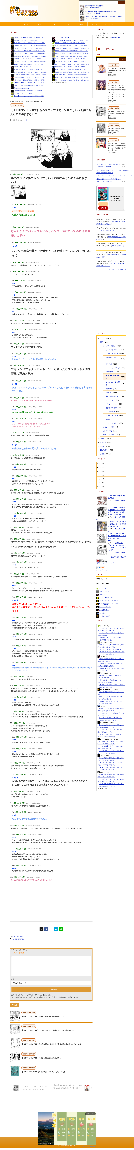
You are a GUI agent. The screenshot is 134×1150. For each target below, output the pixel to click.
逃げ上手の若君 (111, 408)
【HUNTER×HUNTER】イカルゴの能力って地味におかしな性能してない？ (48, 1030)
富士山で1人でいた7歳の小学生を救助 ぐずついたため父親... (29, 43)
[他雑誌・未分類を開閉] (101, 434)
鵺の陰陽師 (109, 372)
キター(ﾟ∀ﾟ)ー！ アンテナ (108, 604)
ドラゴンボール (111, 404)
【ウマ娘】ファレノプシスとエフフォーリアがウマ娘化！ (29, 96)
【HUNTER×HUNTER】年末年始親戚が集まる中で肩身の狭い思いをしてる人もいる (51, 1044)
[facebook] (46, 929)
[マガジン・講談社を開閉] (101, 427)
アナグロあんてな (105, 616)
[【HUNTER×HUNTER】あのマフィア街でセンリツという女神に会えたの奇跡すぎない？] (56, 929)
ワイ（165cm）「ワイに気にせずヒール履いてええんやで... (70, 61)
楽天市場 (103, 208)
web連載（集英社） (111, 358)
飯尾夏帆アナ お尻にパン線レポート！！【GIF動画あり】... (30, 59)
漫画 (39, 24)
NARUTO (109, 392)
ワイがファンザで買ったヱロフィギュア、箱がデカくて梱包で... (72, 64)
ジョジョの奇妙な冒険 (113, 383)
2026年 (101, 464)
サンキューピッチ (112, 415)
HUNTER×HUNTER (18, 939)
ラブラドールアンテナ (106, 597)
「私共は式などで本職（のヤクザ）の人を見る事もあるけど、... (72, 48)
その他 (81, 24)
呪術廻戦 (109, 389)
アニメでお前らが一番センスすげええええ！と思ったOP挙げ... (71, 45)
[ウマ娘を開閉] (98, 338)
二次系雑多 (104, 450)
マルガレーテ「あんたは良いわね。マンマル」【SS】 (28, 48)
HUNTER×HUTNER (17, 936)
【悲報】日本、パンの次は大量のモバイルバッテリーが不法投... (72, 77)
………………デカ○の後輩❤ (62, 37)
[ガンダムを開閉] (98, 442)
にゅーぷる (102, 594)
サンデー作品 (107, 431)
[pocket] (51, 929)
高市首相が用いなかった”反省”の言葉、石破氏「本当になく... (30, 56)
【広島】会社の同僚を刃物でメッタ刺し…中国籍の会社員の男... (30, 74)
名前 (13, 979)
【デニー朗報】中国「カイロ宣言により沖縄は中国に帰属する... (72, 74)
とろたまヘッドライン (106, 591)
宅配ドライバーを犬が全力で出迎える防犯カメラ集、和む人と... (30, 37)
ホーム (26, 24)
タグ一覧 (94, 24)
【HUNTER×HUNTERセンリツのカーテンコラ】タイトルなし (43, 1072)
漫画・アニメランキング (105, 563)
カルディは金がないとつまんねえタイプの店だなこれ (28, 69)
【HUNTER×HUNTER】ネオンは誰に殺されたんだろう (41, 1058)
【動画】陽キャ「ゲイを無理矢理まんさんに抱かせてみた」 (71, 67)
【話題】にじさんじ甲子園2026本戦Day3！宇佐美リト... (70, 43)
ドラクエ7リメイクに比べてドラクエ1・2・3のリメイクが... (29, 53)
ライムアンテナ (104, 588)
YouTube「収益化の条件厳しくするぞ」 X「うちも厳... (28, 64)
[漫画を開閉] (98, 342)
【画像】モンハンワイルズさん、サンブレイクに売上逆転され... (30, 45)
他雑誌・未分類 (94, 7)
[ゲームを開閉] (98, 438)
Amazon (103, 204)
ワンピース (109, 400)
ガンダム (103, 442)
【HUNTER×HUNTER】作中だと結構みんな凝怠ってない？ (42, 1016)
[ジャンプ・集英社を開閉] (101, 345)
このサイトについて (108, 24)
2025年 (101, 467)
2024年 (101, 471)
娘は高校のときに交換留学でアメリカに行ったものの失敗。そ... (72, 72)
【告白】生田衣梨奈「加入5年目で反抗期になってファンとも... (71, 51)
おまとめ (102, 613)
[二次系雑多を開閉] (98, 450)
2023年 (101, 475)
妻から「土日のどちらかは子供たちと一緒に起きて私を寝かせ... (72, 59)
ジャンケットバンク (113, 368)
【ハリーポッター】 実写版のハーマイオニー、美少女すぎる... (71, 40)
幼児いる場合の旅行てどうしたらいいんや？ (25, 40)
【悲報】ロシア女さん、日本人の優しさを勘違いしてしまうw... (71, 69)
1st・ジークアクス (95, 18)
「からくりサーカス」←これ (21, 88)
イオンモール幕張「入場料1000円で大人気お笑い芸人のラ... (71, 56)
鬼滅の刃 (109, 419)
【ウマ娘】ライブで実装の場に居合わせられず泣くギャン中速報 (117, 70)
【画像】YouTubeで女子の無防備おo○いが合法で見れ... (28, 90)
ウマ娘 (53, 24)
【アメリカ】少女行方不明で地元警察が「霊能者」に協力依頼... (72, 53)
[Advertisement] (51, 901)
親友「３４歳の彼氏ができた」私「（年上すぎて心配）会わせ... (72, 80)
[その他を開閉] (98, 453)
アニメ (102, 446)
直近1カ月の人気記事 (118, 557)
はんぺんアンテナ (105, 607)
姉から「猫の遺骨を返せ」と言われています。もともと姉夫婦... (30, 72)
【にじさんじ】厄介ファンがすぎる (23, 93)
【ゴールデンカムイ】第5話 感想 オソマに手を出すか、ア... (29, 51)
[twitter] (41, 929)
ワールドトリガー (112, 350)
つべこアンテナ (104, 610)
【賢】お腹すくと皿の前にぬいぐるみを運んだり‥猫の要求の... (30, 61)
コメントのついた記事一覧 (116, 269)
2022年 (101, 479)
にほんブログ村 (101, 570)
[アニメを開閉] (98, 446)
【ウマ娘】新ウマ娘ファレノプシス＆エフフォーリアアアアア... (30, 77)
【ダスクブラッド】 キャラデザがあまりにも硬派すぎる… (29, 85)
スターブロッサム (112, 423)
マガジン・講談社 (109, 427)
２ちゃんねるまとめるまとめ (108, 600)
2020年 (101, 487)
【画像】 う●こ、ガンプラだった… (23, 67)
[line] (61, 929)
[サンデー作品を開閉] (101, 430)
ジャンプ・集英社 (95, 13)
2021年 (101, 483)
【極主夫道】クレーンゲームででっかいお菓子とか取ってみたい (117, 114)
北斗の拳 (109, 364)
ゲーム (67, 24)
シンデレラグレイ (112, 354)
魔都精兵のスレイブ (113, 396)
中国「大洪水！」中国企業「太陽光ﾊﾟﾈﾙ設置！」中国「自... (29, 80)
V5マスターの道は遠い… (109, 230)
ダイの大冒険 (110, 412)
